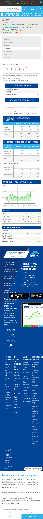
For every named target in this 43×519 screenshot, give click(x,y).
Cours (6, 39)
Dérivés (7, 54)
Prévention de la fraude (8, 469)
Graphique (8, 42)
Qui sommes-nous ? (7, 365)
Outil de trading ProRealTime (26, 396)
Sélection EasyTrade (17, 374)
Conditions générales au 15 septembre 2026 (35, 375)
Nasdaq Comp (7, 219)
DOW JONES (6, 216)
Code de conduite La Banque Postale (8, 396)
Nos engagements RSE (8, 373)
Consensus (8, 48)
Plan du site (7, 380)
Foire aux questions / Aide (26, 365)
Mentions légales (8, 462)
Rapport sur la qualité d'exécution (35, 397)
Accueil (5, 64)
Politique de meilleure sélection (35, 410)
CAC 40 (4, 214)
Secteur (7, 58)
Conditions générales (35, 364)
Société (7, 51)
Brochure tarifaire (35, 387)
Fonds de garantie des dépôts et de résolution (35, 435)
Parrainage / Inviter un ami (17, 410)
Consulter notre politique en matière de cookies (16, 509)
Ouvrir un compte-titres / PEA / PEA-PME (17, 389)
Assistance (26, 373)
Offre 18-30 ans (17, 380)
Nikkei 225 (5, 222)
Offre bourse (16, 368)
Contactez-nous (8, 407)
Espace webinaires (26, 383)
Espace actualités (26, 377)
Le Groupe (7, 386)
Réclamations (26, 401)
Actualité (7, 45)
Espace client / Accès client (16, 400)
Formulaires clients (26, 389)
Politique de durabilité (35, 422)
